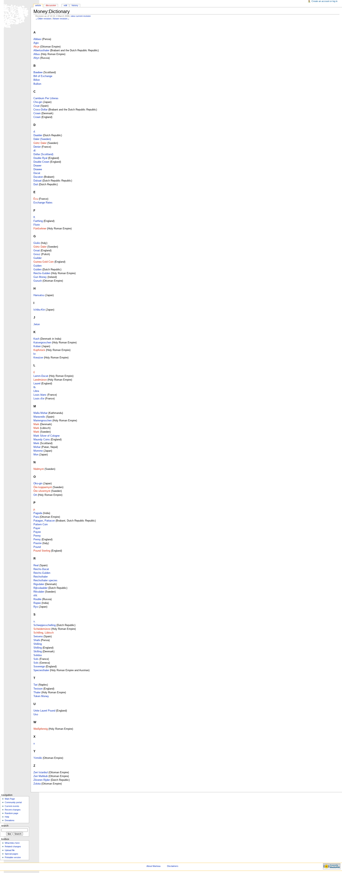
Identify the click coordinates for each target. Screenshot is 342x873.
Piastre (37, 543)
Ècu (35, 199)
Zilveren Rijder (41, 780)
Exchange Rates (42, 202)
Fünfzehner (39, 228)
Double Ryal (40, 158)
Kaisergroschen (42, 342)
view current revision (81, 16)
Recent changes (13, 809)
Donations (9, 820)
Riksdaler (38, 591)
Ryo (35, 606)
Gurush (37, 280)
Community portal (13, 802)
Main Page (10, 799)
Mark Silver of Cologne (46, 435)
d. (34, 131)
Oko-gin (37, 483)
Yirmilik (37, 758)
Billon (36, 80)
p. (34, 509)
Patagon (38, 520)
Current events (12, 806)
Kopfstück (39, 350)
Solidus (37, 655)
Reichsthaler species (45, 580)
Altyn (36, 58)
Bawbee (38, 72)
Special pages (11, 854)
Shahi (36, 640)
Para (36, 517)
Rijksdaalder (40, 588)
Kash (36, 338)
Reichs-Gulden (41, 273)
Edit (65, 5)
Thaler (37, 692)
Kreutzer (38, 357)
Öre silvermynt (41, 491)
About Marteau (153, 866)
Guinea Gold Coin (43, 261)
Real (36, 565)
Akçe (36, 46)
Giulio (36, 243)
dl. (34, 150)
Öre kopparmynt (42, 487)
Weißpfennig (40, 729)
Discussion (51, 5)
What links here (12, 843)
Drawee (37, 169)
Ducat (36, 173)
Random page (11, 813)
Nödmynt (38, 469)
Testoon (38, 688)
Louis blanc (40, 394)
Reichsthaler (40, 576)
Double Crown (41, 162)
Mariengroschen (42, 420)
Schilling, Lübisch (43, 632)
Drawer (37, 165)
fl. (34, 217)
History (75, 5)
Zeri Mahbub (40, 776)
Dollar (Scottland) (43, 154)
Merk (36, 443)
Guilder (37, 258)
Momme (38, 450)
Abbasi (37, 39)
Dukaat (37, 180)
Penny (37, 535)
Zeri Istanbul (40, 772)
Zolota (37, 783)
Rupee (37, 603)
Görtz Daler (40, 143)
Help (7, 817)
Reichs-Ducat (41, 569)
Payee (37, 532)
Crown (37, 113)
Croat (36, 105)
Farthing (38, 221)
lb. (34, 387)
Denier (37, 146)
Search (5, 826)
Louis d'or (38, 398)
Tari (35, 684)
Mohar (37, 447)
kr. (34, 353)
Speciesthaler (41, 670)
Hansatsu (38, 295)
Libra (36, 391)
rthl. (35, 595)
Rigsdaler (38, 584)
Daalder (37, 135)
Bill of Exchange (42, 76)
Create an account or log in (324, 1)
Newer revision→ (61, 18)
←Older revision (43, 18)
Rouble (37, 599)
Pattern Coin (40, 524)
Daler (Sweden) (42, 139)
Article (38, 5)
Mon (35, 454)
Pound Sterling (41, 550)
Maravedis (39, 416)
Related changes (13, 846)
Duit (35, 184)
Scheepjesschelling (44, 625)
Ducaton (38, 177)
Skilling (37, 651)
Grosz (36, 254)
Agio (36, 43)
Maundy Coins (41, 439)
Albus (36, 54)
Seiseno (38, 636)
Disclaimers (172, 866)
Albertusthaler (41, 50)
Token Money (41, 696)
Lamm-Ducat (40, 376)
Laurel (36, 383)
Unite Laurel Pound (44, 710)
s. (34, 621)
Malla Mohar (40, 413)
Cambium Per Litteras (45, 98)
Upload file (10, 850)
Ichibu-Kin (39, 309)
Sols (36, 659)
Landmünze (40, 379)
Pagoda (37, 513)
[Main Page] (15, 15)
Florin (36, 224)
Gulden (37, 265)
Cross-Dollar (40, 109)
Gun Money (40, 277)
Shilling (37, 644)
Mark (36, 424)
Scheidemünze (41, 629)
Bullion (37, 84)
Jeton (36, 324)
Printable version (13, 857)
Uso (35, 714)
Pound (37, 547)
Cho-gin (37, 102)
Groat (36, 250)
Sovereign (39, 666)
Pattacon (50, 520)
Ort (35, 495)
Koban (37, 346)
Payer (36, 528)
